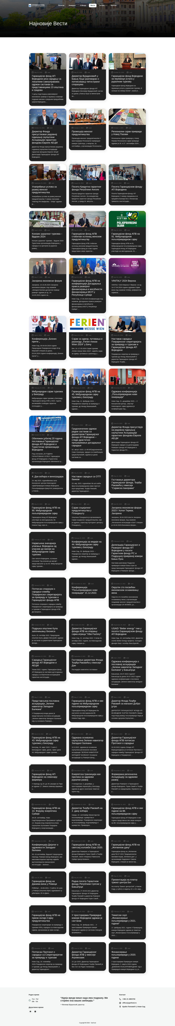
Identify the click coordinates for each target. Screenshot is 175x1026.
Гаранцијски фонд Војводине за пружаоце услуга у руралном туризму (127, 79)
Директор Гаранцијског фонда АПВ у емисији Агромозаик (84, 955)
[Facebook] (30, 1011)
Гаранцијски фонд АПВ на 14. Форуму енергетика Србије (46, 811)
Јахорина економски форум (47, 280)
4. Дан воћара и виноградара (47, 476)
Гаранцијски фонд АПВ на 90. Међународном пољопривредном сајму (46, 510)
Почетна (61, 5)
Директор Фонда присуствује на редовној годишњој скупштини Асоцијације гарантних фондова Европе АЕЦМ (127, 433)
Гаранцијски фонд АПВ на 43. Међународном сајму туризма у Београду (46, 740)
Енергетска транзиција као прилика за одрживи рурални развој (86, 777)
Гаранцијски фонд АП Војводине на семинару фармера (44, 777)
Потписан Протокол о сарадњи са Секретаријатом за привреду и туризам (47, 955)
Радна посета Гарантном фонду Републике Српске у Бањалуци (86, 884)
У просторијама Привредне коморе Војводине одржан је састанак (87, 918)
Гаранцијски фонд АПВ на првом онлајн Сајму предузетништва (46, 918)
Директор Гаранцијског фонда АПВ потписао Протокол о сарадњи (123, 740)
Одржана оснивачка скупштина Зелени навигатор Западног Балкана (87, 740)
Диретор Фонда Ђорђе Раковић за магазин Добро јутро (125, 704)
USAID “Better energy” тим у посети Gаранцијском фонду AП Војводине (126, 631)
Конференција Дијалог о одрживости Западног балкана (45, 847)
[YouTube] (35, 1011)
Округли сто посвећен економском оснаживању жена (125, 590)
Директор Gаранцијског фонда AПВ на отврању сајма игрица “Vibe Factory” (86, 631)
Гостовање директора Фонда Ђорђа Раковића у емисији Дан (87, 663)
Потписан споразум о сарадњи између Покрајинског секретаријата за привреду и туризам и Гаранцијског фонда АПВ (47, 594)
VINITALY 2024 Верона (123, 280)
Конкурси (72, 5)
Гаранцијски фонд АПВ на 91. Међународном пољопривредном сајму (125, 236)
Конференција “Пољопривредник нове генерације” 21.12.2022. (84, 590)
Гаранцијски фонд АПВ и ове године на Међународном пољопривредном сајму (87, 704)
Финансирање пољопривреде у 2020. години (123, 955)
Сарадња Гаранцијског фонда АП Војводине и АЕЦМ (44, 663)
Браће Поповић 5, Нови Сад (133, 1007)
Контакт (114, 5)
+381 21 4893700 (128, 999)
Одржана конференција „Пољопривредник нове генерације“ (124, 394)
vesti (49, 72)
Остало (102, 5)
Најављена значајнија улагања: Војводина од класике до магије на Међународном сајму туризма (44, 549)
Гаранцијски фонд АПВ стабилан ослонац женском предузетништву (86, 236)
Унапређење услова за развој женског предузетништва (44, 189)
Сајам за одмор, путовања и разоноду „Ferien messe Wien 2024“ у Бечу (87, 342)
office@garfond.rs (129, 1003)
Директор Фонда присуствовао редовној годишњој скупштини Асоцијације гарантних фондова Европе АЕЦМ (45, 137)
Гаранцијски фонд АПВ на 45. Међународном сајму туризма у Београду (86, 394)
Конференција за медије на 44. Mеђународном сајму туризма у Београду (86, 544)
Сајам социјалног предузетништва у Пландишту (81, 510)
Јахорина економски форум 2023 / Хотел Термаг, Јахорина (126, 510)
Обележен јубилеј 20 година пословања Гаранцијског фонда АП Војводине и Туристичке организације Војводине (47, 444)
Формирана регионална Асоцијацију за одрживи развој (124, 777)
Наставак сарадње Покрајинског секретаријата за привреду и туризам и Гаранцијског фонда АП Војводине (126, 344)
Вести (93, 5)
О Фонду (83, 5)
